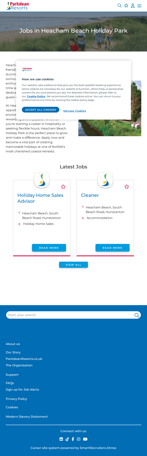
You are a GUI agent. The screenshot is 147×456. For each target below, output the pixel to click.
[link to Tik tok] (67, 439)
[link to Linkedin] (61, 439)
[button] (120, 6)
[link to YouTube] (85, 439)
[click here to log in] (133, 5)
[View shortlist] (126, 6)
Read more (49, 247)
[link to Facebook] (73, 439)
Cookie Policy (36, 96)
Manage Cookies (74, 110)
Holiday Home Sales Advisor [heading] (40, 198)
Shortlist (63, 186)
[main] (73, 90)
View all (74, 264)
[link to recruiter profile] (41, 187)
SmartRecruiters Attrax (98, 448)
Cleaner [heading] (90, 195)
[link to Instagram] (78, 439)
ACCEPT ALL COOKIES (40, 109)
